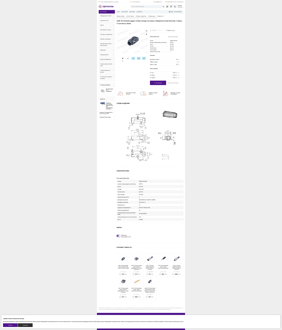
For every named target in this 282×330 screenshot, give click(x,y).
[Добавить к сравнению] (146, 34)
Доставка (132, 11)
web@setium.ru (159, 1)
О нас (118, 11)
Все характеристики (173, 36)
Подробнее (25, 325)
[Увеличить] (132, 41)
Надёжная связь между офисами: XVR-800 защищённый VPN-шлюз (109, 106)
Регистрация (177, 11)
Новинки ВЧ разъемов (105, 117)
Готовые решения (105, 85)
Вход (171, 11)
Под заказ (151, 271)
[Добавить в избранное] (146, 31)
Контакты (139, 11)
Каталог (104, 11)
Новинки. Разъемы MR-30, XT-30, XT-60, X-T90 (106, 113)
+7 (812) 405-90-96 (136, 1)
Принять (10, 325)
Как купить (125, 11)
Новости (102, 99)
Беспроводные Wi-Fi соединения (109, 90)
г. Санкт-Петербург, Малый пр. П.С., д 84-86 (109, 1)
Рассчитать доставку (173, 83)
